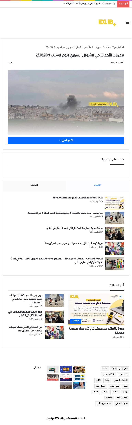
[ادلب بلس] (107, 23)
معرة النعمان (122, 404)
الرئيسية (117, 48)
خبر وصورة (114, 386)
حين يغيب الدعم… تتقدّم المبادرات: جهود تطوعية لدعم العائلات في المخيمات (65, 213)
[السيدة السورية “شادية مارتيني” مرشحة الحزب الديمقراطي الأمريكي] (79, 385)
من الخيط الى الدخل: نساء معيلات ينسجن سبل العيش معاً (74, 244)
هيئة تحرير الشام (104, 404)
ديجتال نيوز (100, 386)
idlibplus (79, 419)
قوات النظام (122, 398)
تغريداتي (37, 367)
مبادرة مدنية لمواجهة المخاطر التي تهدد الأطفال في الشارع (74, 228)
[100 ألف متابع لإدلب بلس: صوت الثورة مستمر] (66, 369)
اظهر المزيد (67, 140)
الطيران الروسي (121, 380)
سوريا (115, 392)
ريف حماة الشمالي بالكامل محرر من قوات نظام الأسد (90, 4)
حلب (126, 386)
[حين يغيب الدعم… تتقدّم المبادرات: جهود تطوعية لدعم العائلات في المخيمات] (114, 218)
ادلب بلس (123, 375)
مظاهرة (109, 398)
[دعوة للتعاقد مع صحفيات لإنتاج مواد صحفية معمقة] (114, 202)
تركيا (107, 380)
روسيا (125, 392)
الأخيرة (97, 185)
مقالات (107, 48)
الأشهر (34, 185)
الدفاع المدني (108, 375)
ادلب (105, 369)
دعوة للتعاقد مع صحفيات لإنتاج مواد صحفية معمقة (78, 198)
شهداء (106, 392)
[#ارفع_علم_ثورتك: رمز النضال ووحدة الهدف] (53, 369)
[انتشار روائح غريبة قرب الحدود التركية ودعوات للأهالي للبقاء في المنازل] (66, 385)
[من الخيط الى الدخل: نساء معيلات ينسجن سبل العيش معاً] (114, 248)
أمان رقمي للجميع (120, 369)
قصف (95, 392)
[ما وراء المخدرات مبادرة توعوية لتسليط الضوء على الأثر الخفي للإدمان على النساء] (66, 377)
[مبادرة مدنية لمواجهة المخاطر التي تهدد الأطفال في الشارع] (114, 233)
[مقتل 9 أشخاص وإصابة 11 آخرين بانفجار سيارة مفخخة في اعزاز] (53, 377)
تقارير (98, 380)
